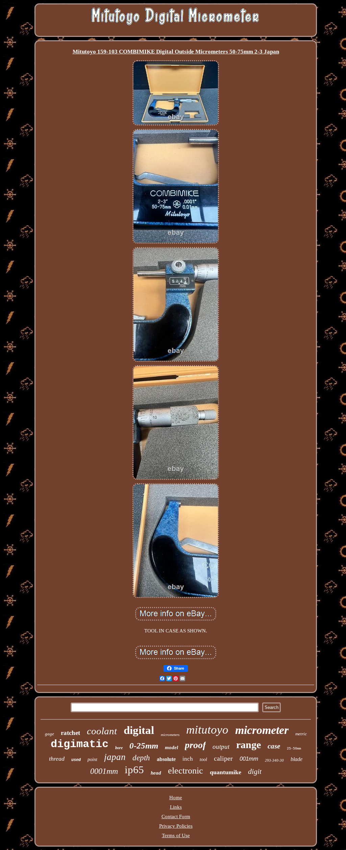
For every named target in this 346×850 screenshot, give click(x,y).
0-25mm (143, 745)
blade (296, 759)
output (221, 746)
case (274, 746)
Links (176, 807)
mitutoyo (207, 729)
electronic (185, 771)
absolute (166, 759)
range (248, 744)
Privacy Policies (176, 826)
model (171, 747)
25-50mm (294, 749)
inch (187, 759)
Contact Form (176, 816)
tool (203, 759)
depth (141, 758)
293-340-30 (274, 760)
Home (175, 797)
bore (119, 747)
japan (115, 757)
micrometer (262, 730)
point (92, 759)
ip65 (134, 770)
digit (255, 771)
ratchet (70, 732)
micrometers (170, 735)
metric (301, 733)
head (156, 773)
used (76, 760)
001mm (249, 759)
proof (195, 745)
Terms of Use (176, 835)
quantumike (225, 772)
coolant (102, 730)
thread (57, 758)
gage (49, 733)
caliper (223, 758)
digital (139, 730)
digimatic (79, 744)
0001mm (104, 771)
